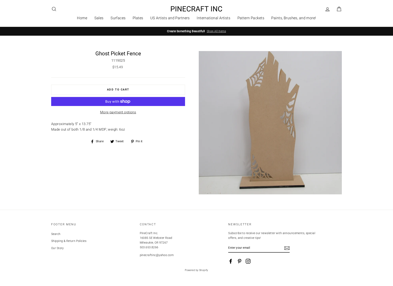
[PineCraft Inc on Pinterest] (239, 261)
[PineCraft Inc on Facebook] (230, 261)
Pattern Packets (250, 18)
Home (82, 18)
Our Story (57, 248)
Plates (138, 18)
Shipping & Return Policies (68, 241)
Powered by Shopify (196, 270)
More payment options (118, 112)
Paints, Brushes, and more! (293, 18)
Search (56, 234)
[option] (196, 31)
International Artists (213, 18)
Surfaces (118, 18)
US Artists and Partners (170, 18)
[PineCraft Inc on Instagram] (248, 261)
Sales (99, 18)
